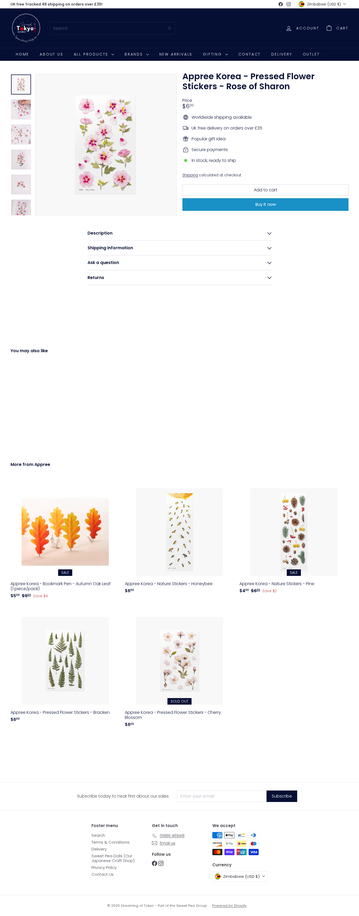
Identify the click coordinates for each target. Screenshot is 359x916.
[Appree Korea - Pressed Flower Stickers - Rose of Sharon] (37, 404)
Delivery (281, 54)
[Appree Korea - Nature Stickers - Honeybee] (179, 538)
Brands (135, 54)
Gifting (213, 54)
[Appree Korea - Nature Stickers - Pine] (293, 538)
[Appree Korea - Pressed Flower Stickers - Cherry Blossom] (179, 669)
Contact (249, 54)
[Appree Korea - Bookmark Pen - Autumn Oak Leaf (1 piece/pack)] (65, 540)
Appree (42, 464)
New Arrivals (176, 54)
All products (92, 54)
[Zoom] (106, 144)
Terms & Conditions (110, 842)
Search (98, 835)
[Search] (169, 28)
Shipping (190, 175)
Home (22, 54)
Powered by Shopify (229, 905)
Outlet (311, 54)
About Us (51, 54)
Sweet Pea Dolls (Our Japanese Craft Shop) (113, 858)
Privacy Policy (104, 867)
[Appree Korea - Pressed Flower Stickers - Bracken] (65, 666)
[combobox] (112, 28)
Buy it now (265, 204)
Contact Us (102, 874)
